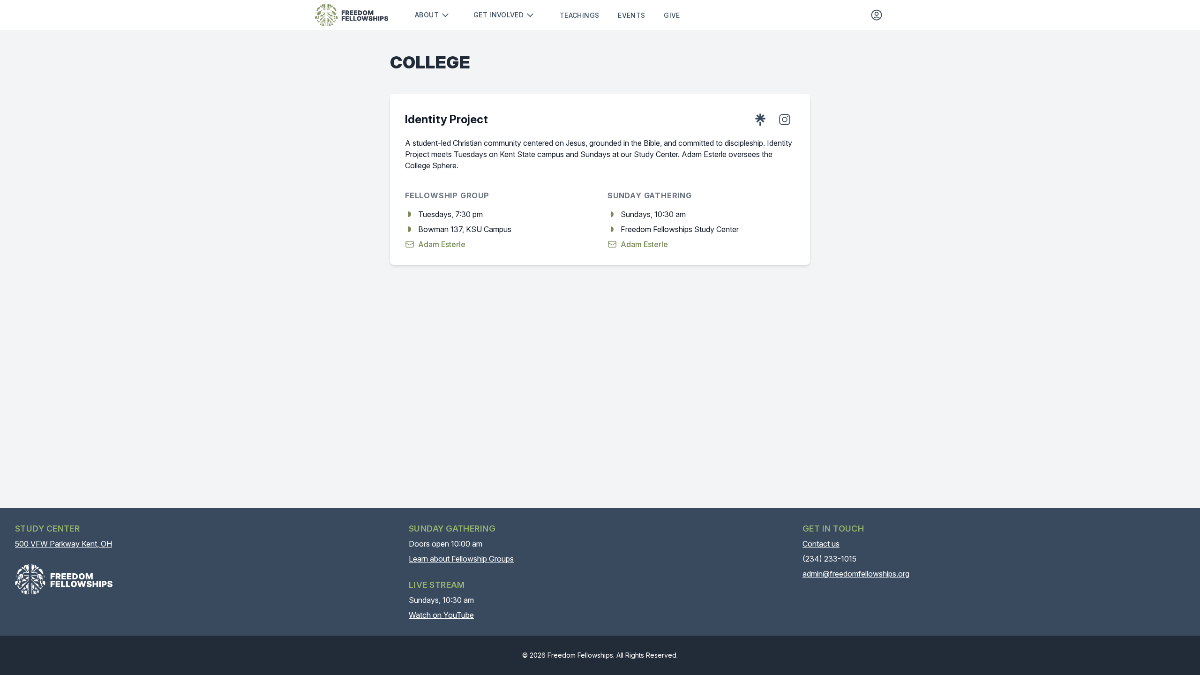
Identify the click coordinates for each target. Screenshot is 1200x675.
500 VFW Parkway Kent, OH (63, 543)
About (427, 15)
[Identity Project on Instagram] (784, 119)
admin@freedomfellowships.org (855, 573)
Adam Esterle (441, 244)
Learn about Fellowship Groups (461, 558)
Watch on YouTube (441, 615)
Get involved (498, 15)
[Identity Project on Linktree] (760, 119)
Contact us (821, 543)
